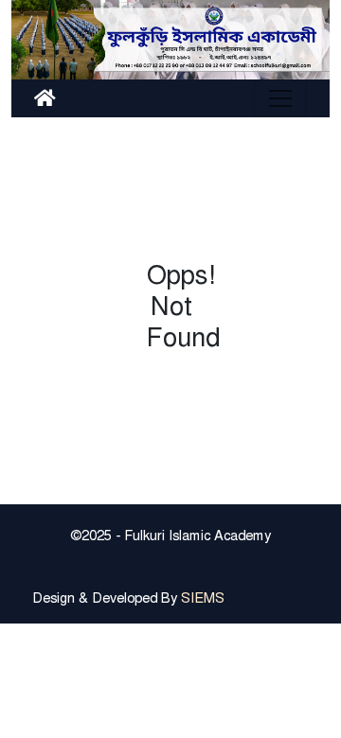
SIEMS (202, 598)
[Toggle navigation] (280, 98)
